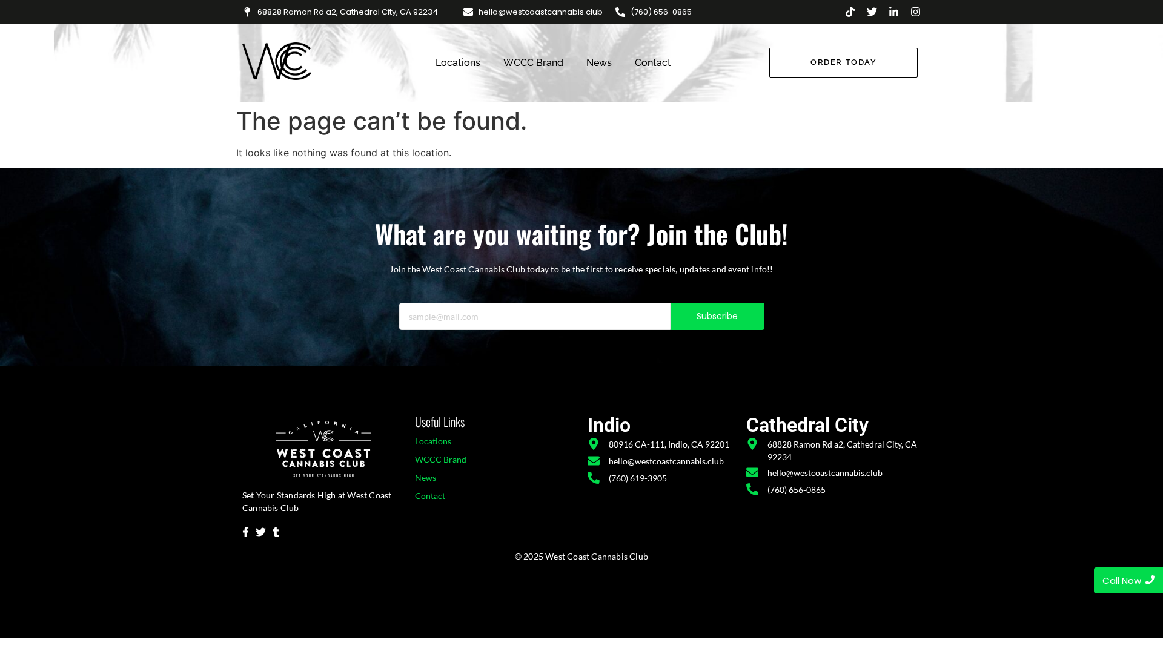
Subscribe (717, 316)
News (599, 62)
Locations (458, 62)
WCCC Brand (533, 62)
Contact (653, 62)
